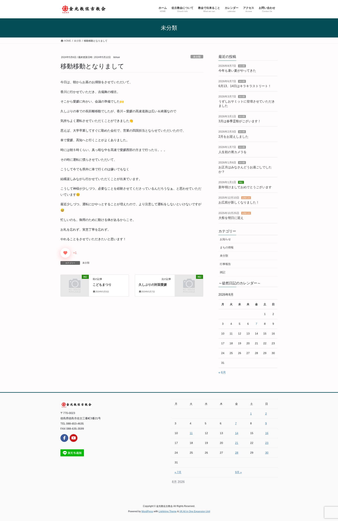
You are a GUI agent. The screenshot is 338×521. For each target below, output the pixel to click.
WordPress (147, 511)
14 (236, 433)
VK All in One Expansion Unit (194, 511)
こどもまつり (102, 284)
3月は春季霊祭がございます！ (239, 121)
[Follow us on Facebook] (64, 438)
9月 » (238, 472)
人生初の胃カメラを (232, 152)
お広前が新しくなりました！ (238, 202)
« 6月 (222, 372)
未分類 (197, 56)
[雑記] (75, 283)
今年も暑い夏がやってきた (237, 70)
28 (236, 452)
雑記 (241, 182)
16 (266, 433)
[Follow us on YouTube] (73, 438)
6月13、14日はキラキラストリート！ (244, 86)
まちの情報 (227, 247)
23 (266, 442)
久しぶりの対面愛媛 (153, 284)
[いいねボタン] (65, 253)
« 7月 (178, 472)
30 (266, 452)
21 (236, 442)
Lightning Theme (168, 511)
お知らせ (246, 198)
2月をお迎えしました (233, 136)
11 (191, 433)
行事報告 (225, 264)
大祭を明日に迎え (231, 217)
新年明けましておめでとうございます (245, 187)
